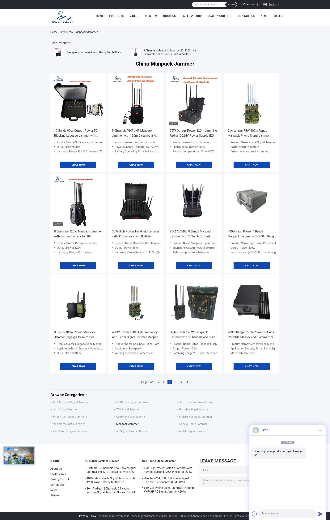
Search (231, 4)
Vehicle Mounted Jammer (69, 423)
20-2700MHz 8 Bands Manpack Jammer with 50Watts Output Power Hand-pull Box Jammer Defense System (191, 234)
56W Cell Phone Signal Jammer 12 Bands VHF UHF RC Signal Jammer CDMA (169, 489)
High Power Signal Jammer (195, 416)
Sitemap (55, 495)
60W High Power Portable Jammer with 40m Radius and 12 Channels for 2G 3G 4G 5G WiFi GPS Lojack (168, 470)
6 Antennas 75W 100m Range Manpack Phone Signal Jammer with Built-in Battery (249, 133)
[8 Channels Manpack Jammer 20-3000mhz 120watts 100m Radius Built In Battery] (135, 52)
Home (100, 16)
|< (158, 382)
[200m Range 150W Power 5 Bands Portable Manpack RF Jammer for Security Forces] (252, 302)
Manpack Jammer (127, 423)
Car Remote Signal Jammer (70, 431)
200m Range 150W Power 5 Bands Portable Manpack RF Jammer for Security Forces (251, 335)
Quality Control (219, 16)
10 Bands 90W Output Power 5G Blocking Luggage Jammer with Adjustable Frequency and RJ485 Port (76, 133)
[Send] (320, 514)
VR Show (151, 16)
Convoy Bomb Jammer (193, 423)
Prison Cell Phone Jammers (70, 416)
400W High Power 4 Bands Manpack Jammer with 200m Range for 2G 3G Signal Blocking (252, 234)
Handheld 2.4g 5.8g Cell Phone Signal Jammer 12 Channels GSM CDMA (166, 480)
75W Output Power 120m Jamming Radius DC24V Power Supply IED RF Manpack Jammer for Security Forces (193, 133)
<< (163, 382)
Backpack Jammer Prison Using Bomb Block (94, 52)
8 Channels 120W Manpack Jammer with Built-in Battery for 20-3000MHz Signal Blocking (78, 234)
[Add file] (254, 514)
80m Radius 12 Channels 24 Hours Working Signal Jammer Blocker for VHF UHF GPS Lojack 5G (111, 491)
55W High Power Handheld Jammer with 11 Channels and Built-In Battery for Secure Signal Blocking (135, 234)
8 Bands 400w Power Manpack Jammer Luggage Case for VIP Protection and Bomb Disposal (74, 335)
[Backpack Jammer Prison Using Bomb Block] (59, 52)
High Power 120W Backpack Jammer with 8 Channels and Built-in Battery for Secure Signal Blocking (193, 335)
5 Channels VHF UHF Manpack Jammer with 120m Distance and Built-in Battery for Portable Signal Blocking (135, 133)
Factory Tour (192, 16)
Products (116, 16)
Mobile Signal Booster (192, 431)
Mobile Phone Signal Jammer (71, 402)
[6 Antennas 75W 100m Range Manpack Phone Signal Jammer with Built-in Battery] (252, 100)
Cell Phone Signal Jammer (132, 402)
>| (187, 382)
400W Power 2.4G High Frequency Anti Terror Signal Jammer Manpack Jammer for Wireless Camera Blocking (136, 335)
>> (181, 382)
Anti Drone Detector (65, 409)
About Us (169, 16)
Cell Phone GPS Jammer (131, 416)
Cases (278, 16)
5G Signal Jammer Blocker (132, 431)
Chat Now (249, 4)
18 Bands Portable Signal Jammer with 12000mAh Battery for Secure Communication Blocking (111, 481)
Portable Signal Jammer (194, 409)
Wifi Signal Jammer (128, 409)
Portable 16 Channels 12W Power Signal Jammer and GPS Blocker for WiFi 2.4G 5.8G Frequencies (111, 470)
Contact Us (246, 16)
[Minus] (320, 430)
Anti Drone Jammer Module (196, 402)
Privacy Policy (87, 516)
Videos (134, 16)
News (264, 16)
